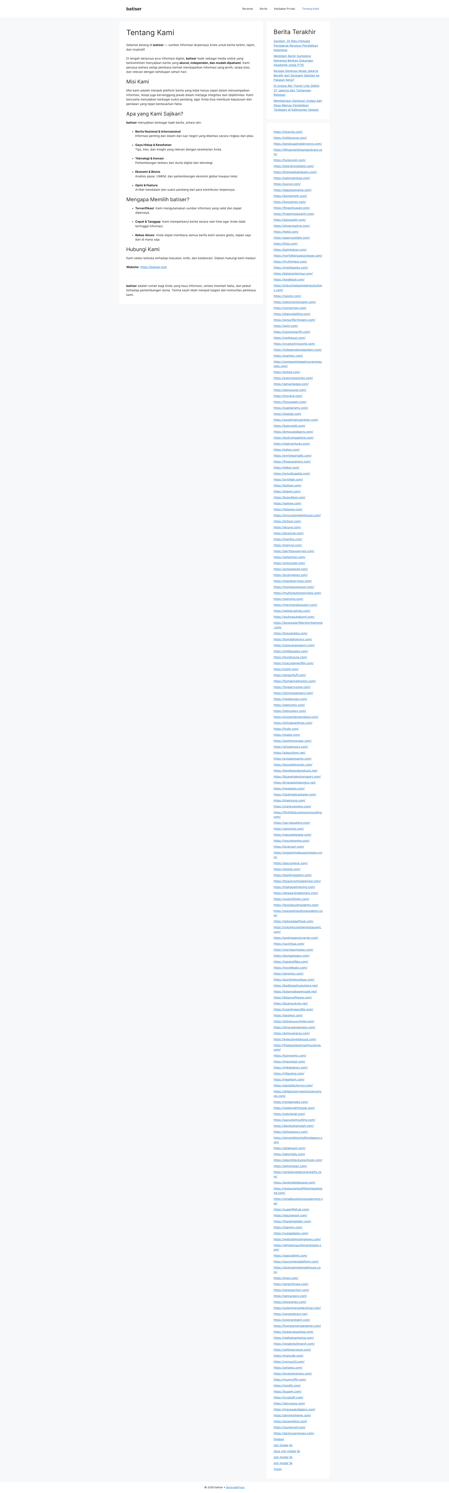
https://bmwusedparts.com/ (293, 432)
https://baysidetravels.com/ (293, 764)
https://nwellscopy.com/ (290, 699)
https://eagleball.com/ (289, 279)
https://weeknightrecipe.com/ (294, 1108)
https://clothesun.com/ (289, 338)
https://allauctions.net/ (289, 752)
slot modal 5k (283, 1445)
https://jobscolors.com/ (290, 711)
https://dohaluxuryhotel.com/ (294, 1021)
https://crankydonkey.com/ (292, 806)
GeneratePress (235, 1487)
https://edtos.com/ (287, 449)
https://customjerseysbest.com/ (296, 717)
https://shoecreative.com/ (292, 226)
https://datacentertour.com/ (293, 273)
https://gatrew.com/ (287, 503)
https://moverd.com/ (288, 396)
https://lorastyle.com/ (289, 533)
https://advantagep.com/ (291, 384)
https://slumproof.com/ (290, 1427)
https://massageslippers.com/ (294, 1409)
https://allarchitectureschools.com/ (298, 1160)
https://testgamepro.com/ (292, 955)
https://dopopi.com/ (287, 414)
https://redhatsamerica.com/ (294, 1338)
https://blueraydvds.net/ (291, 1003)
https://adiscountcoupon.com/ (295, 302)
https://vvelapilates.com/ (291, 1233)
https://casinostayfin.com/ (292, 332)
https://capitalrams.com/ (291, 408)
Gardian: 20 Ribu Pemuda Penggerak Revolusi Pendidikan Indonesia (296, 45)
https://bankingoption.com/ (293, 875)
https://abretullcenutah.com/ (294, 1126)
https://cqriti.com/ (286, 669)
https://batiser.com (153, 267)
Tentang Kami (310, 8)
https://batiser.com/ (287, 485)
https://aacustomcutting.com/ (294, 1120)
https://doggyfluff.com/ (290, 675)
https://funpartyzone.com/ (292, 687)
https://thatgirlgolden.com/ (292, 1221)
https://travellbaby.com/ (290, 967)
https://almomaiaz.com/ (290, 1166)
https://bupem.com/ (287, 1391)
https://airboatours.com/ (291, 1132)
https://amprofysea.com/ (291, 1284)
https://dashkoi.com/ (288, 1015)
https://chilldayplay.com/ (291, 651)
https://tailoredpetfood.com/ (293, 921)
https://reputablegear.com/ (292, 834)
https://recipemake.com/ (291, 1102)
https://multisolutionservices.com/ (297, 593)
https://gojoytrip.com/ (289, 829)
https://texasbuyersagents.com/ (296, 905)
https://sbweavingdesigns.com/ (296, 893)
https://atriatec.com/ (288, 1367)
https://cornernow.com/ (290, 308)
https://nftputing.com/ (289, 1073)
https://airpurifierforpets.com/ (294, 320)
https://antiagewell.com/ (291, 569)
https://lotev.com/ (286, 1278)
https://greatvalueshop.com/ (293, 1332)
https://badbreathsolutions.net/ (296, 985)
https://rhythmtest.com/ (290, 261)
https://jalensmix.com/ (289, 705)
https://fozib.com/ (286, 729)
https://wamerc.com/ (288, 355)
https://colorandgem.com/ (292, 1320)
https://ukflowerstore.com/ (292, 1349)
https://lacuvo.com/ (287, 527)
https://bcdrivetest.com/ (291, 575)
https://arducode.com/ (289, 563)
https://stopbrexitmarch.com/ (294, 1344)
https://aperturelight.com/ (292, 237)
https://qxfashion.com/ (289, 557)
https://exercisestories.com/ (293, 378)
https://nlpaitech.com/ (289, 1079)
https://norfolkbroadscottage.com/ (298, 255)
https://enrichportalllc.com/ (292, 455)
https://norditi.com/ (287, 1385)
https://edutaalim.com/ (290, 220)
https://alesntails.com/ (289, 1154)
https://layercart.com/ (289, 846)
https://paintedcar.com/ (290, 249)
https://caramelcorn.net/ (291, 1314)
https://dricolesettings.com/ (293, 723)
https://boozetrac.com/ (290, 202)
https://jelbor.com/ (286, 467)
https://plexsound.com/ (290, 390)
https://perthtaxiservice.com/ (294, 551)
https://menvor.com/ (288, 545)
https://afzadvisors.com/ (291, 747)
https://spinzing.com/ (288, 599)
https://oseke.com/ (287, 735)
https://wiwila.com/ (287, 869)
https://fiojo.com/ (286, 243)
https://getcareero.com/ (290, 1296)
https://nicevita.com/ (288, 132)
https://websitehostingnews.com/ (297, 1239)
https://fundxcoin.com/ (290, 160)
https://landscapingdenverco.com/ (298, 144)
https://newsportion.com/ (291, 1290)
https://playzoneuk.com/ (291, 863)
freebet (279, 1439)
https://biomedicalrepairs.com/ (295, 172)
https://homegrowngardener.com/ (297, 1326)
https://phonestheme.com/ (292, 1415)
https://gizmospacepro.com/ (293, 693)
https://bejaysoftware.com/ (293, 997)
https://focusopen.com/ (290, 402)
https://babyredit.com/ (289, 426)
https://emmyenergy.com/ (292, 1033)
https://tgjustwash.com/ (290, 1215)
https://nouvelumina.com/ (292, 840)
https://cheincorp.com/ (289, 800)
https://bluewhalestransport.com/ (297, 776)
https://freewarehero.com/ (292, 461)
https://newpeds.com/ (289, 788)
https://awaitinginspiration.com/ (296, 420)
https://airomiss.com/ (288, 973)
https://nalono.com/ (287, 296)
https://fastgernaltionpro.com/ (295, 681)
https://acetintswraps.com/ (292, 741)
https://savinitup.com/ (289, 944)
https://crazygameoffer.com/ (294, 663)
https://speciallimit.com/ (290, 1255)
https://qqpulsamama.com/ (292, 190)
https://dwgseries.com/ (290, 1302)
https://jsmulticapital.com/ (292, 473)
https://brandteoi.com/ (289, 497)
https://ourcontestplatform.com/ (296, 1261)
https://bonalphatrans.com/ (293, 639)
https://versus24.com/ (289, 1361)
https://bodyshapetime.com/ (294, 437)
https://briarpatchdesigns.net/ (295, 782)
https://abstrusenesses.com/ (294, 1433)
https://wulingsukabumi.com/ (294, 617)
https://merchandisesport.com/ (295, 605)
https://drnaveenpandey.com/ (294, 1027)
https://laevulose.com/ (289, 1403)
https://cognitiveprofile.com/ (293, 1009)
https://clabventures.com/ (292, 443)
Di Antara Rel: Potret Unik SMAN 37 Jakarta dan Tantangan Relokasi (296, 90)
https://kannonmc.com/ (290, 1055)
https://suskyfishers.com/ (291, 899)
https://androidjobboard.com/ (294, 1182)
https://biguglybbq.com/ (290, 633)
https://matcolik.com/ (288, 1355)
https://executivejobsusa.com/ (295, 1039)
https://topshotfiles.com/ (291, 961)
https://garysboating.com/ (292, 823)
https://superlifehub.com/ (291, 1209)
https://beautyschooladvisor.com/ (297, 881)
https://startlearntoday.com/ (293, 949)
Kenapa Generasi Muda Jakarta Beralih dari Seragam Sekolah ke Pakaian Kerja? (296, 75)
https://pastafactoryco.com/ (293, 1085)
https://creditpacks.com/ (291, 267)
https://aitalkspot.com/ (289, 1148)
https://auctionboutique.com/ (294, 979)
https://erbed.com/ (287, 372)
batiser (134, 8)
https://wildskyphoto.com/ (292, 611)
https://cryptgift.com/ (288, 1397)
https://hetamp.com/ (288, 509)
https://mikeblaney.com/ (291, 1067)
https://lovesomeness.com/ (293, 1373)
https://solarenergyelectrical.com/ (297, 1308)
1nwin (278, 1469)
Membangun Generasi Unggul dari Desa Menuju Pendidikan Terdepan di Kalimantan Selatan (298, 105)
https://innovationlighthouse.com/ (297, 515)
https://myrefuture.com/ (290, 657)
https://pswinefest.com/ (290, 1421)
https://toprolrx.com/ (288, 1227)
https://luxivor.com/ (287, 184)
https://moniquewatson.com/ (294, 587)
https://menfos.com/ (288, 539)
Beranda (247, 8)
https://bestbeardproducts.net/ (295, 770)
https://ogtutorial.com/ (289, 1114)
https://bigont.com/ (287, 491)
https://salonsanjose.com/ (292, 178)
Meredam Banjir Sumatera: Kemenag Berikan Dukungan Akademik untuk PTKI (293, 60)
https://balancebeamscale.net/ (295, 991)
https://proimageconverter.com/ (296, 938)
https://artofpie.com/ (288, 479)
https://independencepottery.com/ (298, 350)
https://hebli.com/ (286, 232)
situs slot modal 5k (287, 1451)
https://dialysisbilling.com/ (292, 314)
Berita (263, 8)
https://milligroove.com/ (290, 138)
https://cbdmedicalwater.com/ (295, 794)
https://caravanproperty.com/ (294, 645)
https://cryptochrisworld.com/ (294, 344)
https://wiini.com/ (286, 326)
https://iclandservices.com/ (293, 581)
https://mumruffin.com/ (290, 1379)
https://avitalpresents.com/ (292, 758)
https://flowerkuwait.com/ (292, 208)
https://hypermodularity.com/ (294, 214)
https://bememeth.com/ (290, 196)
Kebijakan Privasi (284, 8)
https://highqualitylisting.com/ (294, 887)
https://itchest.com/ (287, 521)
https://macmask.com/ (289, 1061)
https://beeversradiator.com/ (294, 166)
